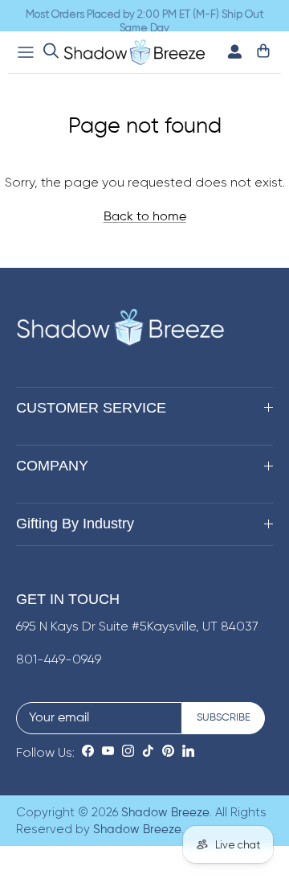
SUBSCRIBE (223, 718)
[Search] (51, 52)
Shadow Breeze (165, 813)
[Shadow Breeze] (134, 52)
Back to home (145, 217)
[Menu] (25, 52)
